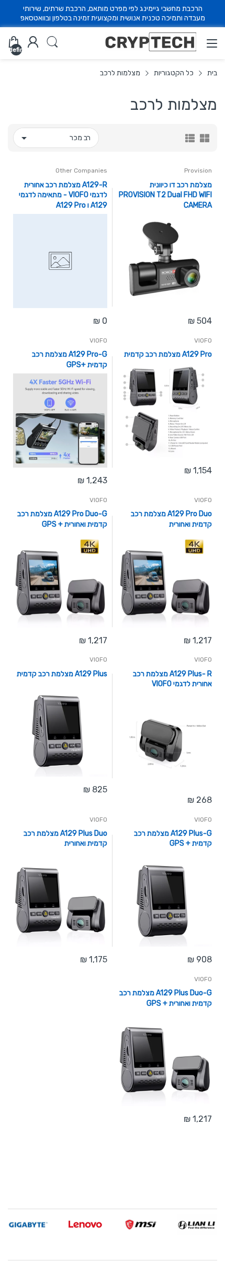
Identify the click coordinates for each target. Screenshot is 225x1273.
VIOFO (203, 340)
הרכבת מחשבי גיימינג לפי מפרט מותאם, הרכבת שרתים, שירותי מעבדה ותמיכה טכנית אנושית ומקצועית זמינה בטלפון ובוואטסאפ (112, 13)
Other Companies (81, 170)
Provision (198, 170)
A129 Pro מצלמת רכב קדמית (168, 354)
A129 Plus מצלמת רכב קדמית (62, 673)
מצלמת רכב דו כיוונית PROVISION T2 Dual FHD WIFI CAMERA (165, 195)
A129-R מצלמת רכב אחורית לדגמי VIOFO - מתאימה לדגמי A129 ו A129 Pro (63, 195)
